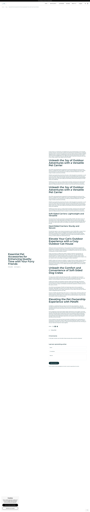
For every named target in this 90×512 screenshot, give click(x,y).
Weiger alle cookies (10, 508)
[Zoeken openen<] (85, 3)
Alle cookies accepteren (10, 505)
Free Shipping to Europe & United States (45, 0)
